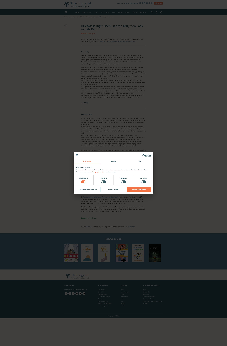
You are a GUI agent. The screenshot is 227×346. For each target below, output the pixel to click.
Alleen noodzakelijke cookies (88, 189)
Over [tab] (140, 161)
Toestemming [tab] (87, 161)
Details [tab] (113, 161)
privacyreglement (97, 172)
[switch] (103, 181)
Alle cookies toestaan (139, 189)
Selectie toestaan (113, 189)
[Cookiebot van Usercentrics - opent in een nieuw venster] (143, 155)
